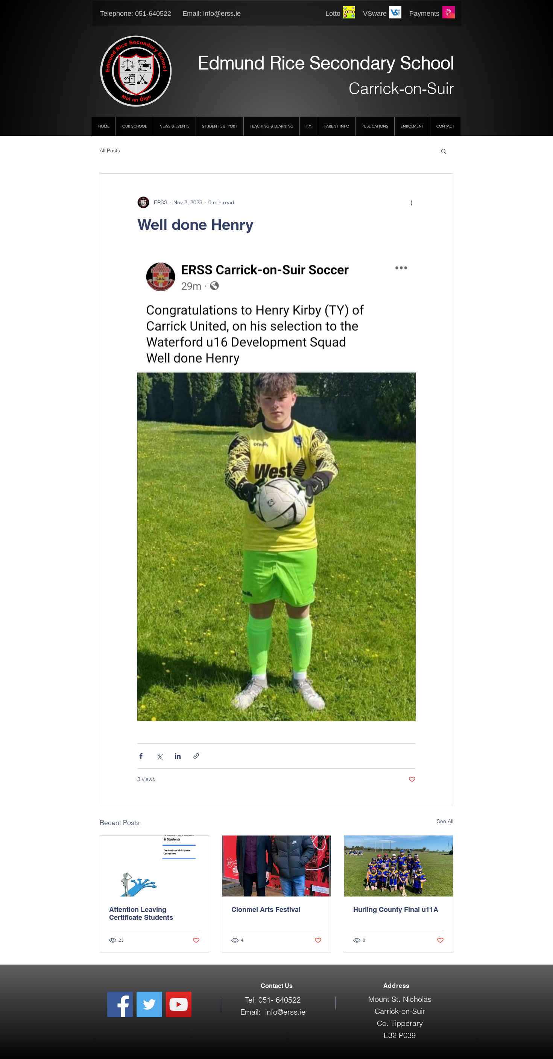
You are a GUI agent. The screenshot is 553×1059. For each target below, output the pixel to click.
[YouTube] (178, 1004)
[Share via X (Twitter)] (159, 756)
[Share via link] (196, 756)
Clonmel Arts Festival (266, 909)
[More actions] (411, 202)
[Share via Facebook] (140, 756)
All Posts (110, 150)
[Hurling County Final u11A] (398, 866)
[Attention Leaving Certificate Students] (154, 866)
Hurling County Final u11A (395, 909)
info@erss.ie (222, 13)
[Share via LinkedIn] (177, 756)
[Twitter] (149, 1004)
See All (445, 821)
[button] (443, 151)
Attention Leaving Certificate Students (141, 913)
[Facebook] (120, 1004)
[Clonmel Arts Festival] (276, 866)
